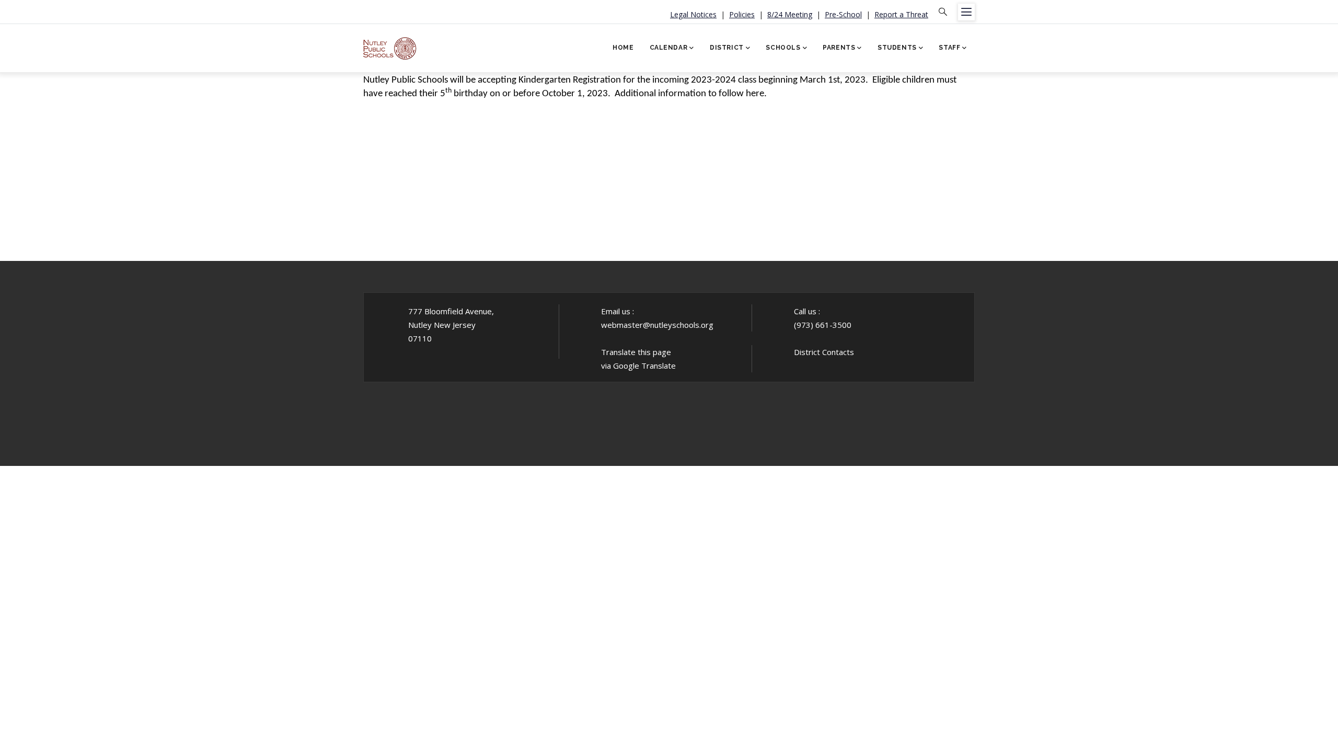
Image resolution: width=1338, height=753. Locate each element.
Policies (742, 14)
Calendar (669, 47)
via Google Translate (638, 365)
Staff (949, 47)
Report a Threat (901, 14)
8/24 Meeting (789, 14)
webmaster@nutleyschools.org (657, 325)
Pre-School (843, 14)
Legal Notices (693, 14)
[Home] (390, 44)
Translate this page (636, 352)
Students (897, 47)
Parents (839, 47)
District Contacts (824, 352)
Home (623, 47)
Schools (783, 47)
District (727, 47)
